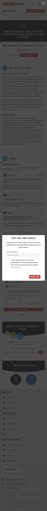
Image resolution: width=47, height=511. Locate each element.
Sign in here (15, 267)
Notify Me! (34, 276)
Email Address (12, 252)
